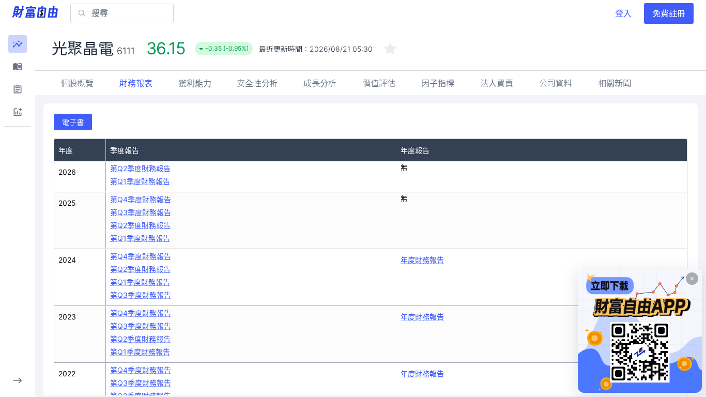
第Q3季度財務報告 (140, 212)
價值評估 (378, 83)
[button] (17, 44)
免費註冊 (668, 13)
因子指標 (437, 83)
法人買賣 (496, 83)
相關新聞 (614, 83)
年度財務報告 (422, 259)
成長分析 (319, 83)
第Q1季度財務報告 (140, 181)
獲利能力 (194, 83)
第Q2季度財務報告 (140, 168)
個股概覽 (77, 83)
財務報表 (135, 83)
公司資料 (555, 83)
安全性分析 (257, 83)
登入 (623, 13)
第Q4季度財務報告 (140, 199)
